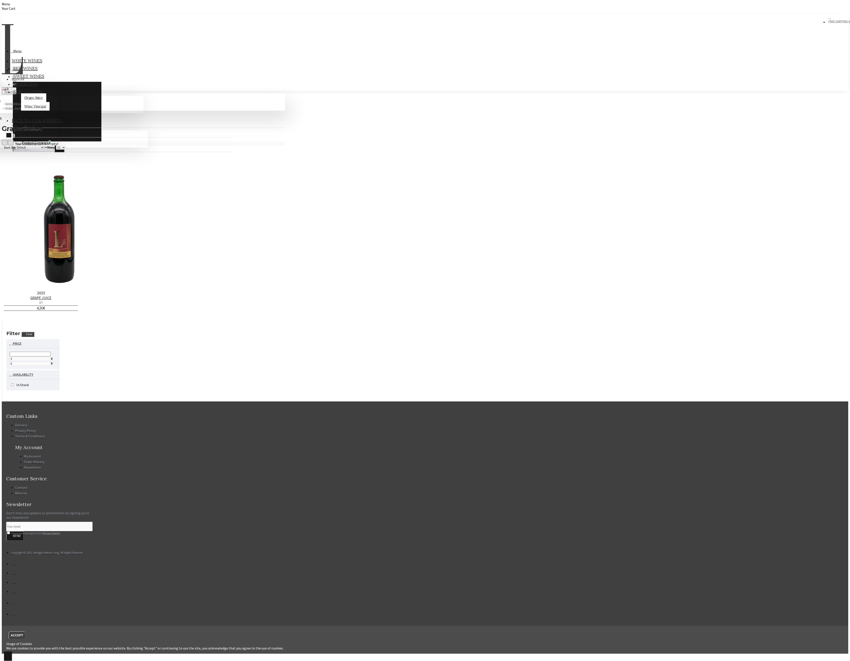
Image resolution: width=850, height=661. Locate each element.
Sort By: (10, 147)
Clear (29, 334)
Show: (51, 147)
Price (16, 344)
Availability (22, 375)
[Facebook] (16, 604)
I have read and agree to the (35, 533)
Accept (17, 635)
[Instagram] (16, 616)
